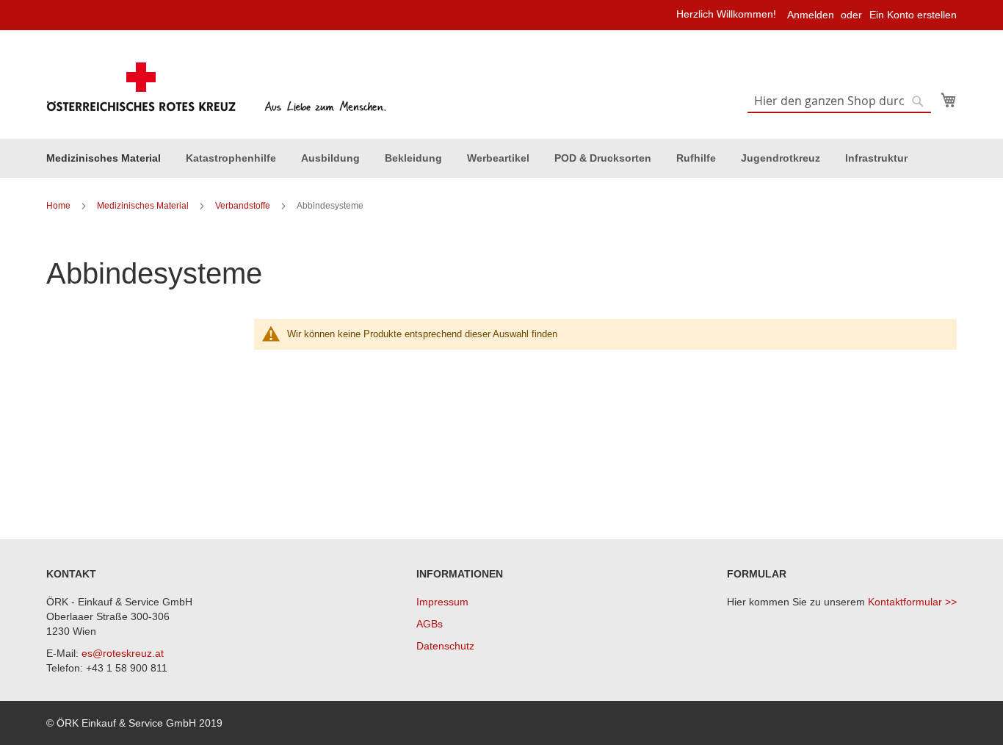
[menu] (501, 158)
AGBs (429, 624)
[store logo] (218, 87)
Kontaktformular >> (912, 602)
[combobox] (839, 101)
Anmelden (810, 15)
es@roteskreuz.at (123, 653)
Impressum (442, 602)
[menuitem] (103, 158)
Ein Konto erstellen (913, 15)
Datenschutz (445, 646)
